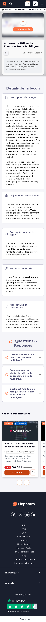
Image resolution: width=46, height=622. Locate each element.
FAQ (24, 529)
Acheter (18, 472)
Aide (24, 525)
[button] (19, 482)
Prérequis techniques (23, 563)
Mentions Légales (24, 548)
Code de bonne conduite (24, 559)
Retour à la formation (6, 53)
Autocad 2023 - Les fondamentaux (36, 9)
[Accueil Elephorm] (24, 504)
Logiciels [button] (9, 583)
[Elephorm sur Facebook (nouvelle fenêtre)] (13, 514)
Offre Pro (24, 540)
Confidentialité (23, 537)
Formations (20, 9)
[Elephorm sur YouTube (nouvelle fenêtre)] (27, 514)
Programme (25, 619)
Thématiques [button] (12, 573)
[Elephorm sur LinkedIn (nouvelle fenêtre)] (33, 514)
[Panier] (27, 3)
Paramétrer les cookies (24, 552)
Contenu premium (23, 29)
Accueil (8, 9)
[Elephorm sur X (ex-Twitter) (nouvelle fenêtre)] (20, 514)
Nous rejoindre (23, 544)
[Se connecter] (35, 3)
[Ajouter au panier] (33, 472)
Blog (24, 556)
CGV (24, 533)
